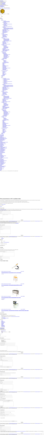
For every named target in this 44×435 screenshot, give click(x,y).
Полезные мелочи (4, 66)
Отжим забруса (5, 46)
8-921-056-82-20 (3, 3)
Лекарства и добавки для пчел (6, 62)
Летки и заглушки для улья (5, 31)
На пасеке (2, 59)
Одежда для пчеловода (2, 152)
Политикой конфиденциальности (26, 236)
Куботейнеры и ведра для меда (7, 54)
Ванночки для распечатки (5, 92)
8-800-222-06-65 (1, 1)
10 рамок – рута (5, 23)
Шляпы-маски (5, 118)
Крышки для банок (6, 112)
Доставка (4, 72)
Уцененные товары (5, 36)
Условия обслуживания (37, 236)
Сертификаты (4, 74)
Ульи (1, 20)
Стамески (4, 64)
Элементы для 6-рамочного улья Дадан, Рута (8, 85)
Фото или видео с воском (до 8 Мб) (3, 400)
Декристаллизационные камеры (6, 49)
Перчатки (5, 61)
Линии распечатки (4, 93)
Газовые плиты (1, 164)
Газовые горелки (4, 67)
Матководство (4, 65)
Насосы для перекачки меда (5, 99)
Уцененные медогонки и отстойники (7, 98)
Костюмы (5, 60)
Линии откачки (4, 100)
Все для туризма (4, 124)
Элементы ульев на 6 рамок (6, 21)
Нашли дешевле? (4, 204)
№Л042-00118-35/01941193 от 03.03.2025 (15, 316)
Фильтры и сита (4, 42)
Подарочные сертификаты (5, 127)
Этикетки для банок (6, 55)
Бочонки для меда (5, 57)
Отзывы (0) (2, 238)
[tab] (22, 238)
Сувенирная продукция (6, 114)
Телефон (1, 359)
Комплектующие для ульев (5, 29)
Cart (2, 332)
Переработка (2, 44)
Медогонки (4, 95)
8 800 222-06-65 (1, 5)
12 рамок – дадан (5, 82)
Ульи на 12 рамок (4, 24)
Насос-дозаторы (4, 52)
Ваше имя (1, 381)
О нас (2, 70)
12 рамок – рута (5, 25)
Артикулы (1, 360)
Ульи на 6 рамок (2, 135)
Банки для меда (5, 111)
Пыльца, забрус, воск (5, 102)
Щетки (3, 121)
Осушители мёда (4, 48)
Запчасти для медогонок (6, 40)
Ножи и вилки (4, 35)
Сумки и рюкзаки (2, 168)
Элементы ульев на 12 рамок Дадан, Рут (8, 83)
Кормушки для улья (5, 88)
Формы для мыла (4, 69)
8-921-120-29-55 (4, 2)
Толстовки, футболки (6, 119)
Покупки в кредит (4, 131)
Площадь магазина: (2, 412)
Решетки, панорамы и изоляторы (6, 30)
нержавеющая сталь (7, 242)
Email (1, 258)
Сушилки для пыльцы (6, 104)
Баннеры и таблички (5, 68)
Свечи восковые (4, 126)
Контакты (4, 132)
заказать (1, 206)
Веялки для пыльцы (6, 47)
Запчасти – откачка (5, 43)
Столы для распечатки (5, 34)
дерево (4, 242)
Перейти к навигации (2, 8)
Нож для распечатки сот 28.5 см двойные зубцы (20, 431)
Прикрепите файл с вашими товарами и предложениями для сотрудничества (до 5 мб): (9, 351)
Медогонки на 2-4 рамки (6, 38)
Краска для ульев (4, 87)
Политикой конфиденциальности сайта (13, 236)
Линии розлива (1, 159)
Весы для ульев (4, 32)
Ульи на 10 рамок (4, 22)
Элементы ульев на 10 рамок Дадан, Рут (8, 81)
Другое (3, 33)
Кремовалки (4, 106)
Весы (0, 170)
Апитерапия (1, 157)
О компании (2, 323)
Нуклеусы (1, 136)
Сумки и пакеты (5, 56)
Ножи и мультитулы (2, 166)
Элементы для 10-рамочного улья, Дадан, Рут (8, 28)
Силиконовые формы (6, 105)
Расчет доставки (4, 130)
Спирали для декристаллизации (6, 107)
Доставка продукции (2, 6)
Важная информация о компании (3, 350)
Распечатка (15, 222)
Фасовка (2, 51)
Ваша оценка (1, 251)
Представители (3, 75)
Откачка (2, 37)
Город (0, 413)
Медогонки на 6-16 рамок (6, 96)
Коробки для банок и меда (6, 113)
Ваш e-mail (1, 382)
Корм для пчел (4, 120)
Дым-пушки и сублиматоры (3, 155)
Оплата (3, 73)
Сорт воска (1, 398)
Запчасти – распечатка (5, 94)
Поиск (2, 331)
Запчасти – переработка (5, 50)
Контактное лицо (2, 414)
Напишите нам (2, 325)
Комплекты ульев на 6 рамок (7, 79)
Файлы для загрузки (5, 128)
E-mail (0, 358)
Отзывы (2, 324)
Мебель (1, 165)
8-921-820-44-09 (3, 4)
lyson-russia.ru (4, 318)
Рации (1, 167)
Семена (1, 158)
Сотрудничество (3, 326)
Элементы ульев (4, 27)
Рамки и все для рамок (5, 89)
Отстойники (4, 41)
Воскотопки (5, 45)
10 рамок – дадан (5, 80)
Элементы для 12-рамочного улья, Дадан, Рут (8, 86)
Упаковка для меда (4, 53)
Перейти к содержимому (7, 8)
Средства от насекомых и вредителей (6, 125)
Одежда (3, 117)
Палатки (1, 169)
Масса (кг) (1, 399)
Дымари (3, 63)
